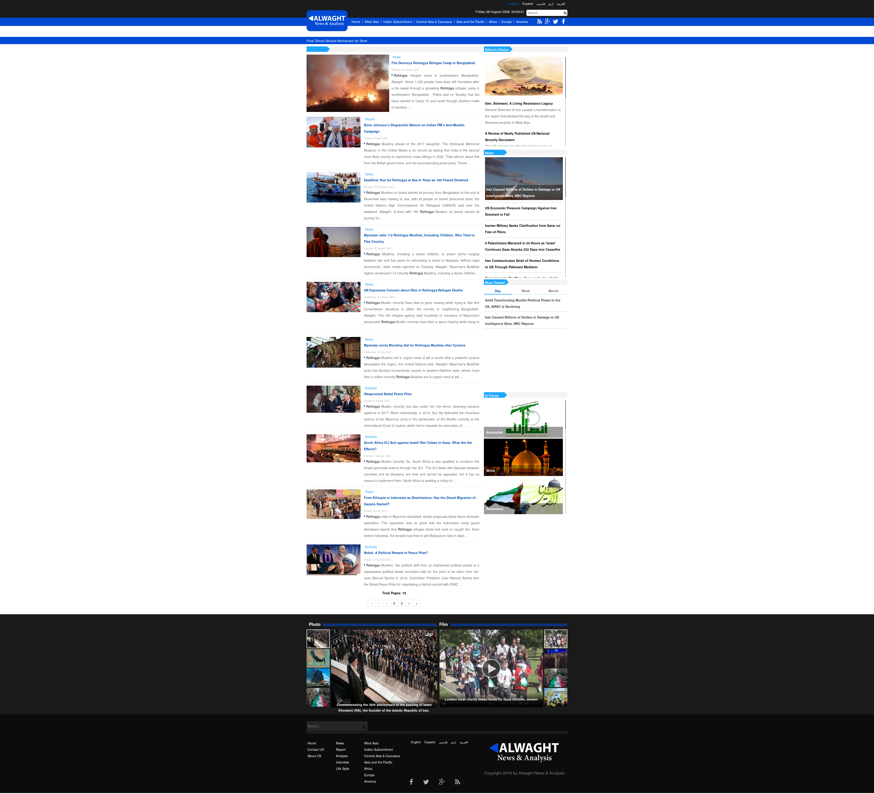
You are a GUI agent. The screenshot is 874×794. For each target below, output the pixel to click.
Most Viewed (495, 282)
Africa (493, 21)
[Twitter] (426, 782)
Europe (506, 21)
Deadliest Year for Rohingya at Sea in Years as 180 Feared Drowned (416, 180)
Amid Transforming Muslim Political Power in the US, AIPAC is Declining (522, 303)
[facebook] (411, 782)
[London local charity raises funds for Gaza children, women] (555, 639)
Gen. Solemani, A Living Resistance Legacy (519, 103)
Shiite (490, 470)
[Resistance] (523, 495)
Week (525, 290)
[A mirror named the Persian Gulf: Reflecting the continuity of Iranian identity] (318, 658)
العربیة (561, 3)
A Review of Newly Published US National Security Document (517, 136)
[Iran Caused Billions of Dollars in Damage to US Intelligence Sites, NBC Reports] (524, 178)
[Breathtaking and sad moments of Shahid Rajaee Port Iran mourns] (318, 677)
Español (527, 3)
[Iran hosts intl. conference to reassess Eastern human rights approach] (555, 658)
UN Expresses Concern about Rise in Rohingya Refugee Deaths (413, 290)
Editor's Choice (497, 49)
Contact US (315, 749)
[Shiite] (523, 457)
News (489, 153)
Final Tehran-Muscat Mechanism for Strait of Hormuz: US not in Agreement (361, 40)
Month (554, 290)
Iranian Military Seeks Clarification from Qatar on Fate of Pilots (522, 228)
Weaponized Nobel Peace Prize (388, 394)
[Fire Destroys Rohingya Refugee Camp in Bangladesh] (348, 83)
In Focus (492, 395)
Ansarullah (494, 432)
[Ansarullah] (523, 419)
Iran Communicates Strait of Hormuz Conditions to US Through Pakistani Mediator (522, 263)
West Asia (372, 21)
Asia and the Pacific (470, 21)
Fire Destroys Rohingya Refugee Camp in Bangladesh (433, 63)
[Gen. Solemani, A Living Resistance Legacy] (524, 76)
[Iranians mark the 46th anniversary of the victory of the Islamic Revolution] (555, 677)
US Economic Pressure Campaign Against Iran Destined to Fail (521, 211)
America (522, 21)
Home (356, 21)
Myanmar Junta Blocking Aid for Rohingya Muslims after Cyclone (414, 345)
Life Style (342, 768)
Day (498, 290)
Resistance (494, 508)
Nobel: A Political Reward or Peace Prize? (396, 552)
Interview (342, 762)
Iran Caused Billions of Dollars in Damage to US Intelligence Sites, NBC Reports (523, 192)
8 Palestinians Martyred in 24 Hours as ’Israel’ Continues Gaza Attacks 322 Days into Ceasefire (522, 246)
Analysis (342, 756)
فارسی (540, 3)
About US (314, 756)
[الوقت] (327, 20)
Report (341, 749)
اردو (551, 3)
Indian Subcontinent (397, 21)
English (513, 3)
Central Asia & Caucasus (434, 21)
